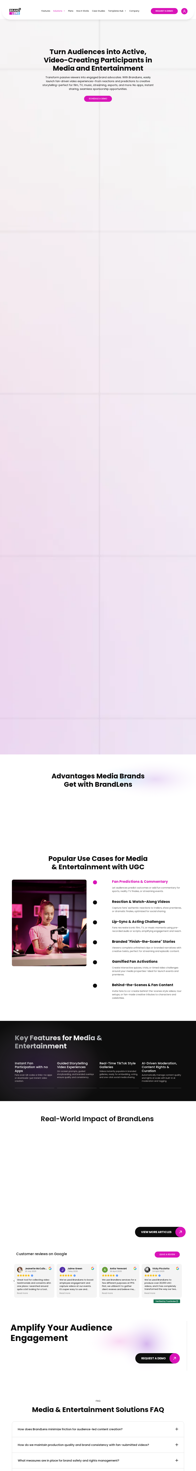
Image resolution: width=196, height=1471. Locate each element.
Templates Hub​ (115, 10)
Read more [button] (22, 1293)
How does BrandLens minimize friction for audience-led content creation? (70, 1429)
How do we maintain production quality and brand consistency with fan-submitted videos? (83, 1445)
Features (45, 10)
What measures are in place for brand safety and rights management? (68, 1461)
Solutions (57, 10)
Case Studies (98, 10)
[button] (14, 1281)
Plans (70, 10)
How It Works (82, 10)
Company (134, 10)
